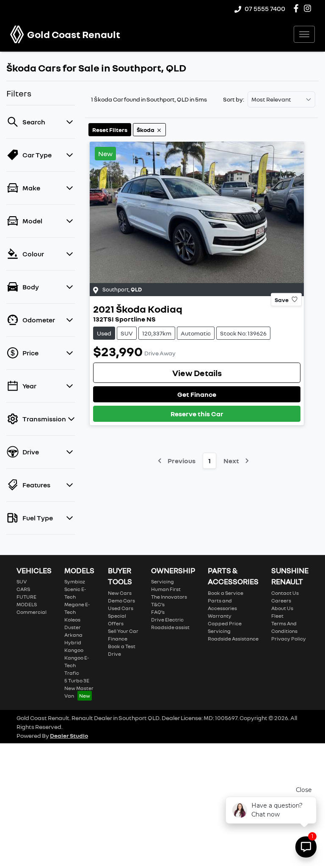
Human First (166, 589)
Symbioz (74, 581)
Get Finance (196, 394)
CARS (23, 589)
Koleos (72, 619)
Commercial (32, 612)
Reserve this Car (197, 414)
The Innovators (169, 597)
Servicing (162, 581)
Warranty (219, 616)
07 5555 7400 (265, 8)
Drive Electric (167, 619)
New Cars (120, 593)
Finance (117, 638)
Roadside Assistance (233, 638)
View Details (197, 373)
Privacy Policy (288, 638)
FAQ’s (158, 612)
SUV (22, 581)
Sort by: (233, 99)
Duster (72, 627)
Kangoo (73, 650)
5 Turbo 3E (76, 680)
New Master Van (79, 692)
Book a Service (225, 593)
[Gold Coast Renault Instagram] (309, 8)
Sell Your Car (123, 631)
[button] (304, 34)
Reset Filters (109, 129)
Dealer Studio (69, 735)
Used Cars (120, 608)
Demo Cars (121, 600)
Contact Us (285, 593)
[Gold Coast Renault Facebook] (297, 8)
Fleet (277, 616)
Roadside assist (170, 627)
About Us (282, 608)
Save (282, 299)
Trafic (71, 673)
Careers (281, 600)
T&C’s (158, 604)
